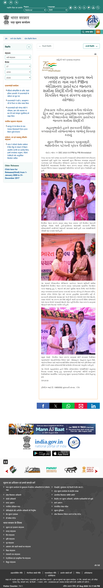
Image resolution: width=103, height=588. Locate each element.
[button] (84, 7)
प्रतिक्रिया (51, 575)
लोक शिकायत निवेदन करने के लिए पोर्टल (67, 514)
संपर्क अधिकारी (11, 498)
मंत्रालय (7, 53)
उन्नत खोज (89, 31)
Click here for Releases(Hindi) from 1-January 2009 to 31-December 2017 (16, 174)
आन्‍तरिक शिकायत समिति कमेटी (64, 494)
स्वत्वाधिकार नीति (50, 573)
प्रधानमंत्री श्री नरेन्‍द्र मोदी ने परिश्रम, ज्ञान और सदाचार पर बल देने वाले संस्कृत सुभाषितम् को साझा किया (18, 111)
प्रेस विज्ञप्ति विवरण (30, 38)
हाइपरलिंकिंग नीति (17, 573)
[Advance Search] (98, 7)
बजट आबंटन (10, 502)
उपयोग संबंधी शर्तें (66, 573)
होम (6, 38)
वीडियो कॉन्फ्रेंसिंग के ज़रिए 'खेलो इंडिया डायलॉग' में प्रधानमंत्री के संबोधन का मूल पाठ (18, 93)
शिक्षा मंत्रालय (10, 550)
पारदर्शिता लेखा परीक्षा (61, 506)
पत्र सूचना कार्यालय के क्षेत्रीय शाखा (66, 491)
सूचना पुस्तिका (59, 510)
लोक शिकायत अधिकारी (13, 494)
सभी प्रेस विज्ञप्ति (15, 38)
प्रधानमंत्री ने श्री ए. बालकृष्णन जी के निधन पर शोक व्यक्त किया (18, 102)
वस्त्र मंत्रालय (11, 531)
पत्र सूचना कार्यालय (20, 22)
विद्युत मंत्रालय (11, 561)
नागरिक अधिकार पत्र (13, 506)
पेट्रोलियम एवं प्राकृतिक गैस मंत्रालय (18, 558)
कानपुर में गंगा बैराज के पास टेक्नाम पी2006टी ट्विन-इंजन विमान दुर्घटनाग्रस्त (17, 129)
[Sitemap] (93, 7)
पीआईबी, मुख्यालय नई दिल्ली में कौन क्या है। (69, 487)
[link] (52, 428)
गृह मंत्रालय (10, 542)
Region (26, 6)
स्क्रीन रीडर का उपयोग (14, 7)
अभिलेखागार (88, 573)
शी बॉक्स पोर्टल (11, 518)
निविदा (78, 573)
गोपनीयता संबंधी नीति (34, 573)
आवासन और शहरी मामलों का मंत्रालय (18, 546)
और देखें (97, 565)
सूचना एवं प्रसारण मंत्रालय (15, 527)
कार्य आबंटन (58, 502)
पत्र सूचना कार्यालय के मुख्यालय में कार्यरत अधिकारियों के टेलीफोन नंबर (28, 488)
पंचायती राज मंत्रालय (13, 554)
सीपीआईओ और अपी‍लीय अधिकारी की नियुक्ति (21, 510)
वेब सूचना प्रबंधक (12, 514)
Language (51, 6)
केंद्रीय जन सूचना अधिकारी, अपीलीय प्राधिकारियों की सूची (73, 498)
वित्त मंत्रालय (10, 534)
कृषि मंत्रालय (10, 538)
